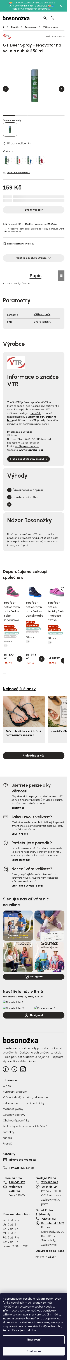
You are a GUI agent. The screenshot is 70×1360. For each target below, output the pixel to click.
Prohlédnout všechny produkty (28, 458)
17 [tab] (53, 673)
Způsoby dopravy (14, 1114)
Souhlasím (34, 1351)
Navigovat (36, 1015)
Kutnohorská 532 (52, 1223)
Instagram (36, 976)
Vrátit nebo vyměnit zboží (27, 885)
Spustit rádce (19, 833)
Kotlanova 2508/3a (15, 1189)
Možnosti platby (13, 1109)
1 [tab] (9, 115)
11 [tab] (35, 673)
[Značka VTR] (15, 36)
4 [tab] (46, 115)
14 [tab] (44, 673)
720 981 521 (49, 1218)
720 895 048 (49, 1182)
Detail (19, 659)
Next (61, 89)
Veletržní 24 (49, 1186)
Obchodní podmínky (16, 1120)
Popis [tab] (35, 275)
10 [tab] (32, 673)
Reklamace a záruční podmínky (23, 1103)
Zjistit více (17, 807)
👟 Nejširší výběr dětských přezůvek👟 (33, 7)
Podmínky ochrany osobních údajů (25, 1126)
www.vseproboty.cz (31, 449)
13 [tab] (41, 673)
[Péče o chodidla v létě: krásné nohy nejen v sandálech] (24, 711)
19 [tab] (60, 673)
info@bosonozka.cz (22, 1159)
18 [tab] (57, 673)
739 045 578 (17, 1182)
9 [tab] (29, 673)
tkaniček (36, 413)
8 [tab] (25, 673)
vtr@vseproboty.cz (27, 446)
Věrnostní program (15, 1091)
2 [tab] (21, 115)
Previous (6, 89)
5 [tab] (58, 115)
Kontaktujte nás (21, 859)
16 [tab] (50, 673)
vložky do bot (36, 416)
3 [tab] (33, 115)
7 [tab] (22, 673)
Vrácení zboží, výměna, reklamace (25, 1097)
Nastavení (34, 1339)
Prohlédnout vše (34, 755)
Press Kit (8, 1143)
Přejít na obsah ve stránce (31, 257)
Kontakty (8, 1132)
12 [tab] (38, 673)
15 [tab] (47, 673)
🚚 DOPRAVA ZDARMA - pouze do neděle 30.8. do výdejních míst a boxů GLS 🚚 (32, 4)
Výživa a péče (42, 314)
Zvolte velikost (34, 209)
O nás (7, 1086)
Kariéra (7, 1137)
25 (5, 645)
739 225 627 (17, 1167)
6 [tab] (19, 673)
